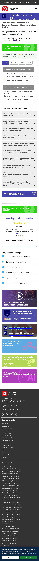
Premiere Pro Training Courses (12, 507)
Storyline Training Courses (10, 512)
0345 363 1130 (8, 2)
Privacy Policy (32, 553)
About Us (5, 423)
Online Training (7, 435)
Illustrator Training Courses (10, 500)
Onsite (22, 62)
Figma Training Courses (9, 495)
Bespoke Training (7, 440)
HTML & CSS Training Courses (11, 497)
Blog (3, 452)
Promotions (6, 431)
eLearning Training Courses (11, 528)
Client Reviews (7, 433)
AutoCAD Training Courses (10, 476)
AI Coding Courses (8, 524)
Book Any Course (7, 447)
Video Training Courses (9, 538)
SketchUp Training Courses (11, 509)
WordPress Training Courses (11, 514)
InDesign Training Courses (10, 502)
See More (16, 40)
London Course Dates (9, 545)
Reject (10, 558)
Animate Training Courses (10, 473)
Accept (28, 558)
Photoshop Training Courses (11, 505)
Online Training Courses (9, 543)
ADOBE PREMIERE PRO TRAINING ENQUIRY (17, 47)
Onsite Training (7, 443)
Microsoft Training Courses (10, 536)
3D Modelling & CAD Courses (11, 519)
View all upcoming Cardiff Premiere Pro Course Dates (15, 193)
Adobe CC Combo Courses (11, 533)
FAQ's (4, 450)
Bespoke (14, 62)
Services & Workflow (8, 455)
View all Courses (7, 466)
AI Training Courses (8, 521)
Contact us (5, 426)
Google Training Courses (10, 488)
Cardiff (5, 62)
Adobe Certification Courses (11, 469)
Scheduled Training (8, 438)
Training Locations (8, 428)
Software (5, 457)
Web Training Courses (9, 540)
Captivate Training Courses (10, 478)
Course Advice (7, 445)
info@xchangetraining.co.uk (26, 2)
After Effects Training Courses (11, 471)
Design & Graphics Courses (10, 531)
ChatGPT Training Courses (10, 485)
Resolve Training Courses (10, 493)
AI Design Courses (8, 526)
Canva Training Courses (9, 483)
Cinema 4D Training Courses (11, 490)
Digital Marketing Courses (10, 517)
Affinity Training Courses (9, 481)
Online (29, 62)
